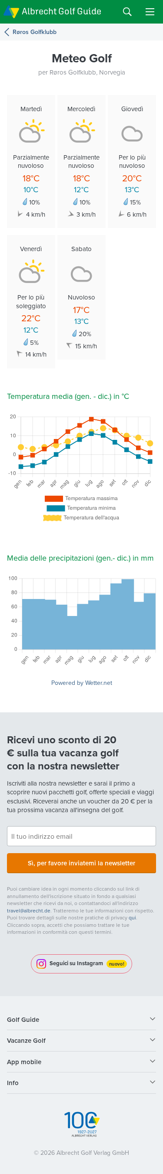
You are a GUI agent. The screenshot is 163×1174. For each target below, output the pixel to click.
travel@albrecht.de (28, 910)
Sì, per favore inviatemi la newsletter (81, 863)
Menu (150, 12)
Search (127, 12)
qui (132, 917)
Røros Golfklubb (35, 32)
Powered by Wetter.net (81, 682)
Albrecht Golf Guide (61, 11)
